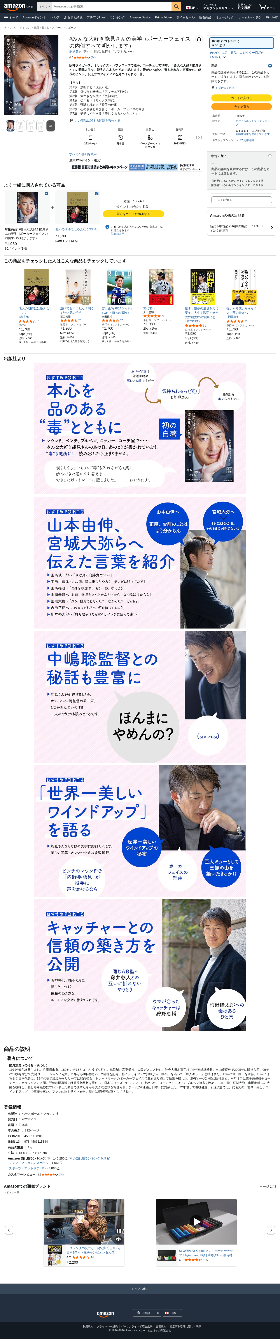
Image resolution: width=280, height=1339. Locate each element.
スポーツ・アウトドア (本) (27, 1168)
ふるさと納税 (73, 17)
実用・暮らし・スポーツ (48, 27)
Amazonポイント (34, 17)
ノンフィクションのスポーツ (29, 1163)
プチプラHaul (96, 17)
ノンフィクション (20, 27)
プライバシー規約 (107, 1326)
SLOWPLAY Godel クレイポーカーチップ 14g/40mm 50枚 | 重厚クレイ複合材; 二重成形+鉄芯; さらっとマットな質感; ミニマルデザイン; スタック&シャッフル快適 (207, 1253)
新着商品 (205, 17)
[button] (11, 17)
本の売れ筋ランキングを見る (89, 1158)
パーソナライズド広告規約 (136, 1326)
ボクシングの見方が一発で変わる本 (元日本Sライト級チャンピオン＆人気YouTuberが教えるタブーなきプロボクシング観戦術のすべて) (94, 1250)
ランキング (117, 17)
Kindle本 (272, 17)
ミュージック (225, 17)
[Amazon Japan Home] (105, 1314)
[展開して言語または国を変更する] (198, 8)
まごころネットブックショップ (253, 122)
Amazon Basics (140, 17)
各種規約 (161, 1326)
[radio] (241, 42)
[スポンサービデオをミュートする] (118, 1240)
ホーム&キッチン (250, 17)
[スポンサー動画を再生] (196, 1222)
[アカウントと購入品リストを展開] (233, 8)
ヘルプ (55, 17)
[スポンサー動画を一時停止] (118, 1231)
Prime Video (163, 17)
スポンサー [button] (10, 1192)
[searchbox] (112, 6)
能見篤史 (75, 51)
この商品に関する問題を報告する (98, 120)
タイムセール (185, 17)
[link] (16, 248)
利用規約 (88, 1326)
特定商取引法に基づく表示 (185, 1326)
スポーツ (71, 27)
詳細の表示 (117, 233)
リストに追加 (223, 200)
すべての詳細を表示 (83, 154)
